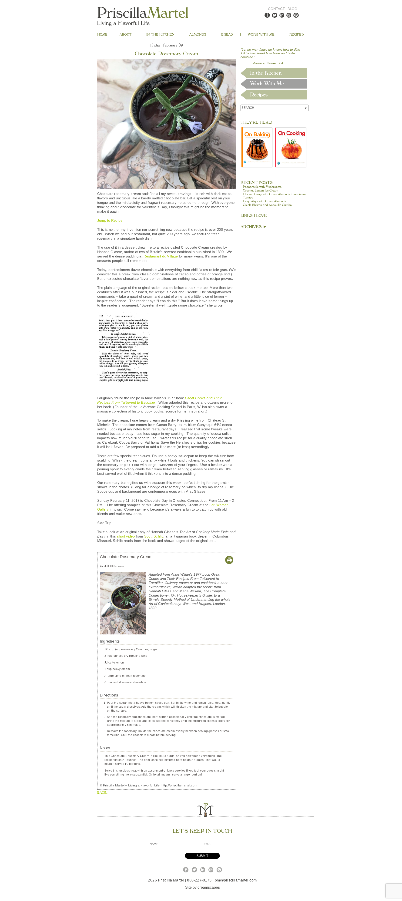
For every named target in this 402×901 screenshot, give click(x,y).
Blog (292, 9)
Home (102, 34)
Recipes (296, 34)
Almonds (197, 34)
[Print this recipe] (229, 563)
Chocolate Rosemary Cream (166, 53)
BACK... (102, 792)
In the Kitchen (160, 34)
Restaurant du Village (161, 256)
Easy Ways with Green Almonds (264, 201)
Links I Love (254, 215)
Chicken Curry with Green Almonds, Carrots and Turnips (275, 195)
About (125, 34)
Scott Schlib (154, 536)
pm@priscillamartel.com (236, 880)
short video (126, 536)
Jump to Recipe (110, 220)
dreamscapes (209, 887)
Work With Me (261, 34)
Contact (276, 9)
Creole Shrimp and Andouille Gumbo (267, 205)
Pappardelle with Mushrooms (262, 187)
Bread (227, 34)
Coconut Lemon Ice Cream (260, 190)
